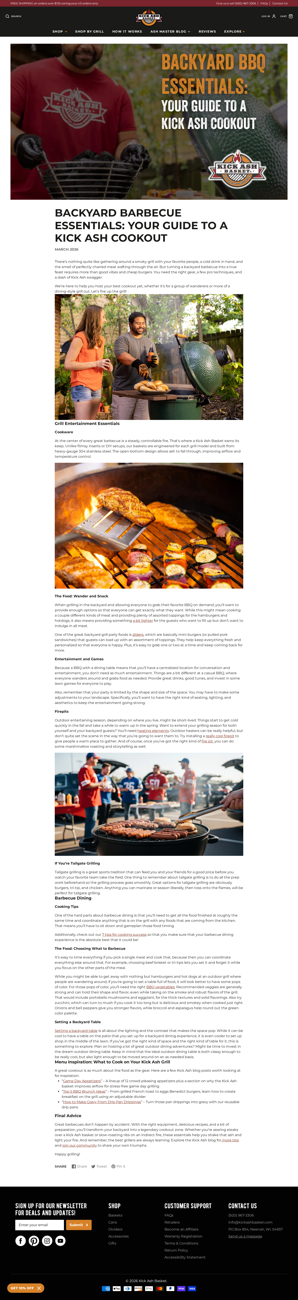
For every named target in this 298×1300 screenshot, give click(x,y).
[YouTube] (60, 1241)
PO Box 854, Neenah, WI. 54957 (255, 1229)
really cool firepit (220, 736)
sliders (138, 635)
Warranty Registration (183, 1236)
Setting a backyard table (76, 1031)
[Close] (39, 1288)
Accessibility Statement (185, 1257)
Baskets (115, 1215)
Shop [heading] (114, 1205)
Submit (76, 1225)
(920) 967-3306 (241, 1215)
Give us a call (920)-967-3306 (236, 3)
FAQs (264, 3)
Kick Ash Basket (153, 1281)
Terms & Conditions (181, 1243)
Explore (232, 31)
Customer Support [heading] (188, 1205)
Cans (112, 1222)
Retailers (172, 1222)
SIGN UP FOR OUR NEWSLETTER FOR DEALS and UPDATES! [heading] (51, 1209)
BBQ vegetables (160, 987)
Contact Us (280, 3)
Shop (58, 31)
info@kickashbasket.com (250, 1222)
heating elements (153, 731)
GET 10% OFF (22, 1288)
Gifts (112, 1243)
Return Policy (176, 1250)
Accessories (118, 1236)
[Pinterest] (34, 1241)
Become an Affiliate (181, 1229)
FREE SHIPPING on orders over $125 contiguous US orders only (54, 3)
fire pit (207, 741)
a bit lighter (143, 621)
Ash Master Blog (169, 31)
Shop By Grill (89, 31)
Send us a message (245, 1236)
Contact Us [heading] (242, 1205)
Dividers (115, 1229)
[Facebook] (20, 1241)
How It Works (127, 31)
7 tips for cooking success (124, 935)
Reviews (207, 31)
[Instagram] (47, 1241)
